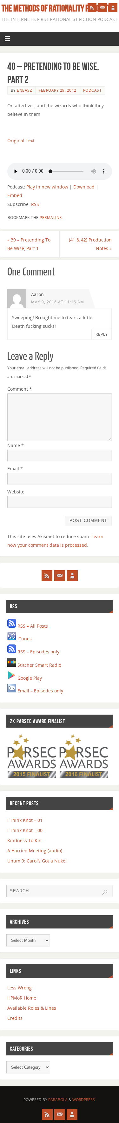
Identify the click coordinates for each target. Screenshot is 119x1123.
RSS (35, 204)
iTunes (24, 639)
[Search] (105, 892)
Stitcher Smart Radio (38, 665)
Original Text (21, 140)
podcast (92, 90)
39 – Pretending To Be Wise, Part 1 (28, 244)
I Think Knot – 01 (25, 820)
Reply (102, 334)
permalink (51, 217)
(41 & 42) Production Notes (90, 244)
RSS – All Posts (32, 626)
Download (84, 187)
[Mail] (102, 7)
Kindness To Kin (24, 840)
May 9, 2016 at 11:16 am (57, 302)
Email (15, 469)
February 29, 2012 (57, 90)
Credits (15, 1018)
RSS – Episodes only (37, 652)
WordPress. (84, 1099)
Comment (19, 389)
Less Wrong (19, 988)
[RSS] (92, 7)
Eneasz (24, 90)
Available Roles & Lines (31, 1008)
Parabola (58, 1099)
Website (15, 492)
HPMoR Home (21, 998)
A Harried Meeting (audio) (34, 851)
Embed (14, 195)
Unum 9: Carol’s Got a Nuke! (37, 861)
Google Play (29, 678)
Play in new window (47, 187)
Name (15, 445)
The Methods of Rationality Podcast (56, 8)
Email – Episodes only (39, 691)
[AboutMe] (113, 7)
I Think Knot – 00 (25, 830)
